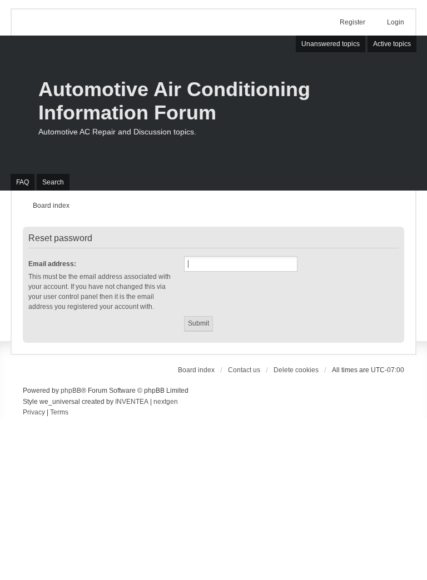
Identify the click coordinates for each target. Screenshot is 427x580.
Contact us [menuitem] (244, 370)
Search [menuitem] (53, 182)
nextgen (165, 402)
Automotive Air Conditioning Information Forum (174, 101)
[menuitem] (34, 413)
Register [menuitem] (352, 22)
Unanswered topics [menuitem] (330, 44)
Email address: (52, 264)
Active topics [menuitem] (392, 44)
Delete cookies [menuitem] (296, 370)
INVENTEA (131, 402)
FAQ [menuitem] (22, 182)
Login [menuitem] (395, 22)
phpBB (71, 390)
